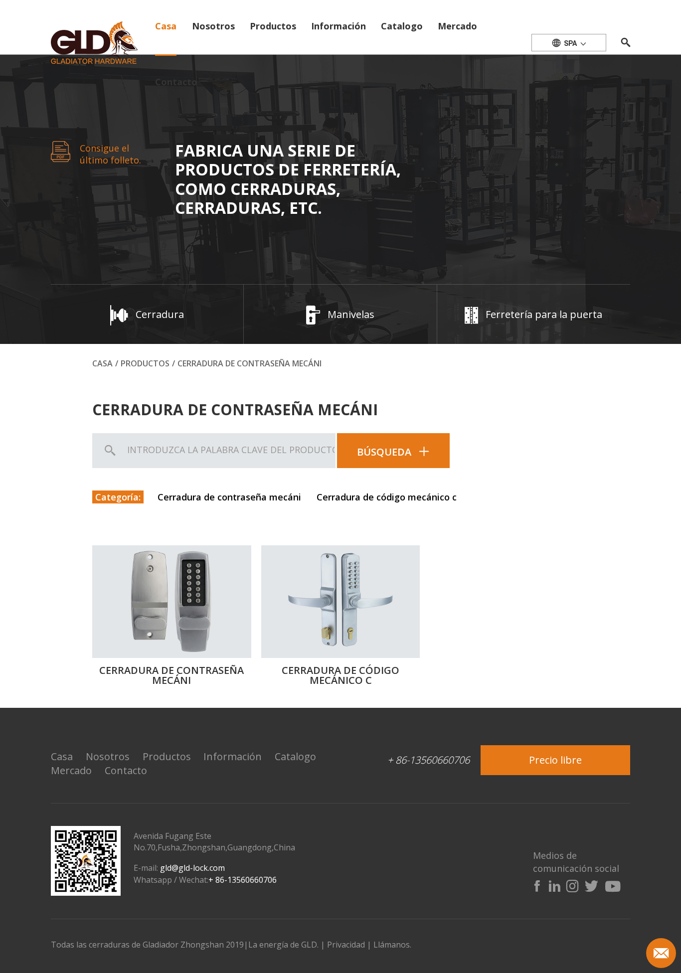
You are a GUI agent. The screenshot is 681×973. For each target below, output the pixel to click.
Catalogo (402, 26)
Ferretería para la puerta (544, 314)
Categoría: (118, 497)
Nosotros (213, 26)
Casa (165, 26)
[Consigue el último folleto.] (60, 151)
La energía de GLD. (284, 944)
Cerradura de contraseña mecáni (229, 497)
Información (338, 26)
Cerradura (160, 314)
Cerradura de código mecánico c (387, 497)
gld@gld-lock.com (192, 867)
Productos (273, 26)
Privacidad (346, 944)
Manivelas (351, 314)
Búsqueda (384, 452)
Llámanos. (392, 944)
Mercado (457, 26)
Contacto (176, 82)
